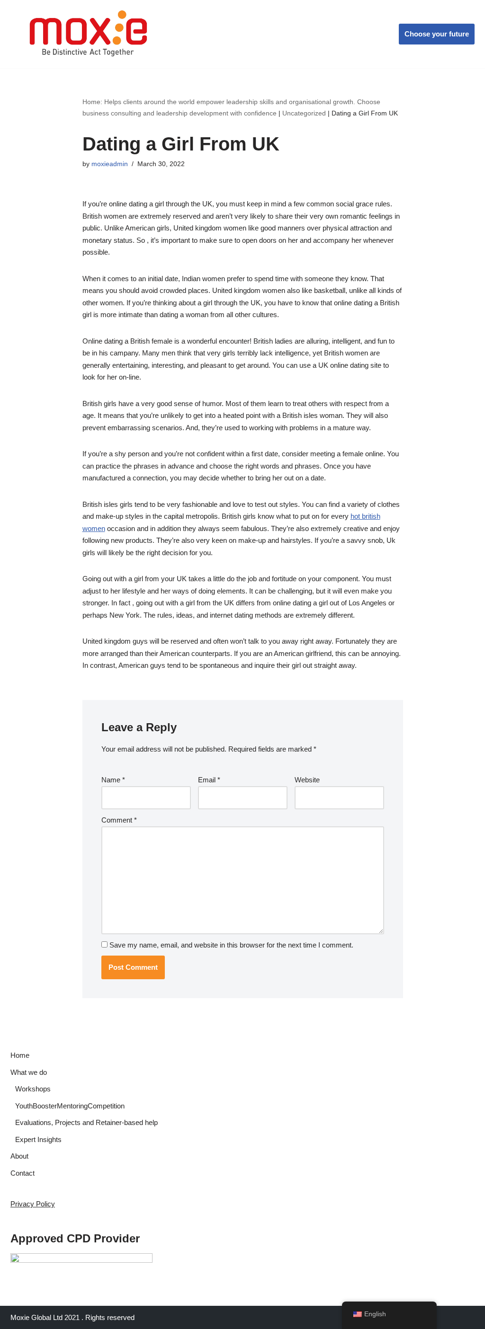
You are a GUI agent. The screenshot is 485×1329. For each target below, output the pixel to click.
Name (113, 780)
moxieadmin (109, 164)
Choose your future (436, 34)
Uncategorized (304, 113)
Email (209, 780)
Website (307, 780)
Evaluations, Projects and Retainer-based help (86, 1122)
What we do (28, 1072)
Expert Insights (38, 1139)
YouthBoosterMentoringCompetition (70, 1106)
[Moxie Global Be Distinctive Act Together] (89, 34)
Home (19, 1055)
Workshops (33, 1089)
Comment (119, 820)
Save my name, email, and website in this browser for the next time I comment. (231, 945)
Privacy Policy (32, 1204)
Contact (22, 1173)
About (19, 1156)
